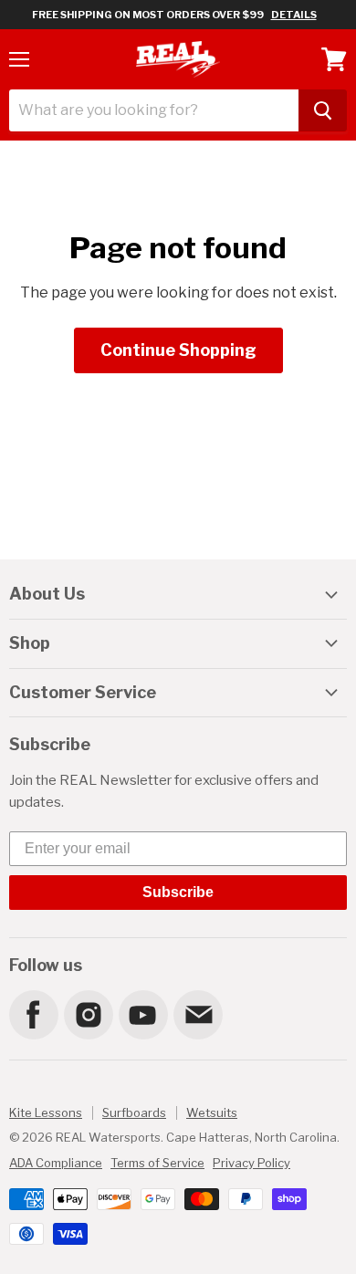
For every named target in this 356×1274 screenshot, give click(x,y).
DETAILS (294, 14)
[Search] (322, 110)
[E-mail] (197, 1014)
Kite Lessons (45, 1112)
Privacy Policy (251, 1162)
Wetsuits (211, 1112)
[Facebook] (32, 1014)
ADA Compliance (55, 1162)
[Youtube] (142, 1014)
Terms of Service (157, 1162)
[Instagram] (87, 1014)
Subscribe (178, 892)
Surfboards (134, 1112)
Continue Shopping (178, 350)
